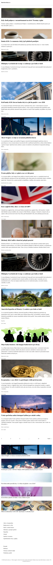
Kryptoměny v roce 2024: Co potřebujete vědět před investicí (21, 380)
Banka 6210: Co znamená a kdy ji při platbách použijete (20, 41)
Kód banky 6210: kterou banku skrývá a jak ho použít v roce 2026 (23, 102)
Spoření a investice (4, 71)
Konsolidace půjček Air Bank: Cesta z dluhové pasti (15, 497)
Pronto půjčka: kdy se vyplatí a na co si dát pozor (17, 173)
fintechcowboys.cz (5, 2)
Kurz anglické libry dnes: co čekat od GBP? (15, 206)
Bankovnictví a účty (4, 49)
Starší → (50, 438)
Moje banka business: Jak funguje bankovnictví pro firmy (20, 344)
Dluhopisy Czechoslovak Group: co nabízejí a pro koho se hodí (22, 63)
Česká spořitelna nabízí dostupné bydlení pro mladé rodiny (20, 415)
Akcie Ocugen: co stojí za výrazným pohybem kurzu (18, 138)
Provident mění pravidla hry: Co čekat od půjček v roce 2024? (18, 483)
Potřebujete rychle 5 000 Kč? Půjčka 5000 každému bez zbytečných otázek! (22, 469)
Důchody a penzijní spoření (6, 250)
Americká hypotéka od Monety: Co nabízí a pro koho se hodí (21, 309)
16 (38, 438)
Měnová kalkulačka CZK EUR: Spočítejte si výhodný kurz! (17, 511)
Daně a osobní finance (5, 216)
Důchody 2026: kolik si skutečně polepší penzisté (17, 240)
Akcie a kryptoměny (4, 149)
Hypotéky (3, 320)
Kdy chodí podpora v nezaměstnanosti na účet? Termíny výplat (22, 20)
